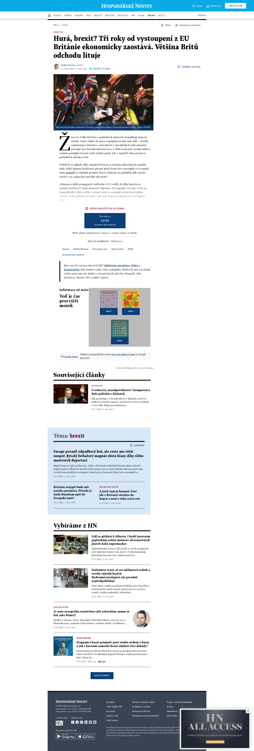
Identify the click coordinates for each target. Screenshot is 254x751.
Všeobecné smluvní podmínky (145, 716)
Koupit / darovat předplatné (179, 702)
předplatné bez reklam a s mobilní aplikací (106, 233)
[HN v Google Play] (66, 736)
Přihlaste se (116, 241)
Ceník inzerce (112, 720)
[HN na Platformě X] (72, 722)
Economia (110, 711)
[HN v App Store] (86, 736)
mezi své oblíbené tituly (123, 354)
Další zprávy (102, 675)
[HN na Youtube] (94, 722)
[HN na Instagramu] (81, 722)
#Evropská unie (99, 249)
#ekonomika (117, 249)
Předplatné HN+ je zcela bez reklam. (138, 368)
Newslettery (172, 711)
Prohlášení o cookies (141, 707)
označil (70, 172)
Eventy (170, 707)
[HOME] (49, 15)
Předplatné (236, 5)
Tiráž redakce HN (114, 707)
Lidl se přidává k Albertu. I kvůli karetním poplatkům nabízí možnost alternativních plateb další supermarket (121, 540)
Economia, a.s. (74, 706)
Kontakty (110, 702)
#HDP (130, 249)
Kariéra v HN (112, 716)
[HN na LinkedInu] (86, 722)
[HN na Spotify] (90, 722)
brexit (77, 436)
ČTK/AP (147, 127)
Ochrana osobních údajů (143, 702)
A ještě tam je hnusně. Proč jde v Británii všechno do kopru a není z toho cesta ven (119, 495)
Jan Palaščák (61, 607)
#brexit (65, 249)
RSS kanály (172, 716)
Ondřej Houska (68, 65)
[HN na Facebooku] (77, 722)
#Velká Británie (80, 249)
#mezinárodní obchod (73, 254)
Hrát (109, 311)
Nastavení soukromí (141, 711)
